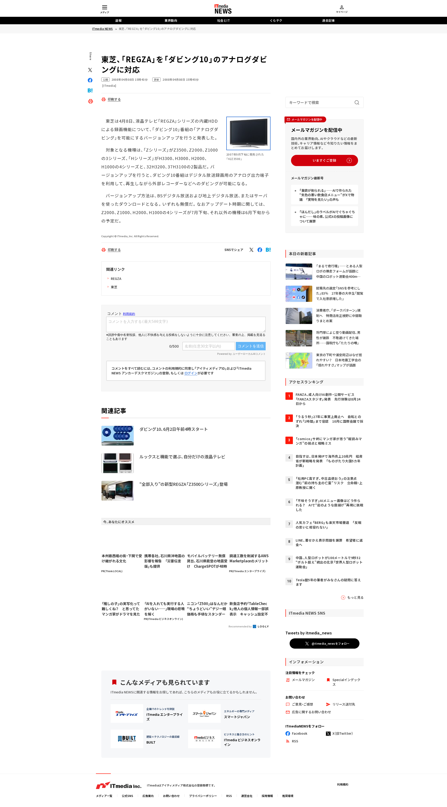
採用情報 (267, 796)
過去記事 (328, 20)
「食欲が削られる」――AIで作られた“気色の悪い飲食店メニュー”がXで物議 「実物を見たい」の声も (326, 195)
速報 (118, 20)
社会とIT (223, 20)
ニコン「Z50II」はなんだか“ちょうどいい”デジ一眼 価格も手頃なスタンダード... (207, 609)
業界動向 (171, 20)
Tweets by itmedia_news (308, 633)
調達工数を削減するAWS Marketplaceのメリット (249, 558)
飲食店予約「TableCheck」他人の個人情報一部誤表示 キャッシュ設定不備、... (249, 609)
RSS (229, 796)
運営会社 (246, 796)
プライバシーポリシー (203, 796)
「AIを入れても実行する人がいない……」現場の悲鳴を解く (164, 608)
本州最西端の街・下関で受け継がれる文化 (122, 558)
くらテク (276, 20)
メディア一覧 (104, 796)
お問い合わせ (171, 796)
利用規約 (342, 784)
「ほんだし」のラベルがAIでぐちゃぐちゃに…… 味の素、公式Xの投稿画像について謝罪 (327, 216)
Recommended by (240, 626)
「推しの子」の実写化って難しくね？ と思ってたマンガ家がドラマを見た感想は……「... (121, 609)
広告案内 (148, 796)
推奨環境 (287, 796)
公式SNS (127, 796)
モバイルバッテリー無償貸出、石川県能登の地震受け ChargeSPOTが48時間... (207, 561)
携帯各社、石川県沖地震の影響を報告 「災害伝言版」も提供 (164, 561)
